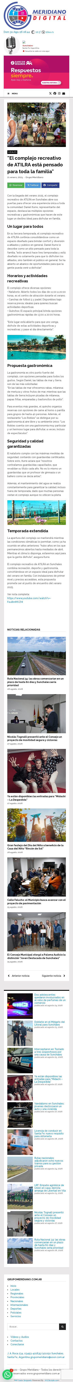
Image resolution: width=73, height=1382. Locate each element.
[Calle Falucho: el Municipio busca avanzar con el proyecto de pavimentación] (36, 895)
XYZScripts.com (52, 1380)
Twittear (34, 185)
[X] (50, 93)
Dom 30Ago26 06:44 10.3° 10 (29, 31)
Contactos (17, 1340)
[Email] (63, 93)
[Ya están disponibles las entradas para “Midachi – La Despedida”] (36, 792)
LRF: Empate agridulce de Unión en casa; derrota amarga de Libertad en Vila (50, 1188)
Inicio (13, 1286)
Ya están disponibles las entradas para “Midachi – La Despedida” (48, 1079)
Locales (12, 152)
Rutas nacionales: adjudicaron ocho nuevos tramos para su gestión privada (48, 1162)
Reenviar (18, 185)
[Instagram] (59, 93)
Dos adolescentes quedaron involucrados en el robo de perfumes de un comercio (50, 998)
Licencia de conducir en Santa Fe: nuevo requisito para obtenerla (49, 1133)
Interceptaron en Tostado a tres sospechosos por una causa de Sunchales (49, 1052)
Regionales (17, 1293)
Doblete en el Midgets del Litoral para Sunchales (49, 1023)
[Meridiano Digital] (35, 27)
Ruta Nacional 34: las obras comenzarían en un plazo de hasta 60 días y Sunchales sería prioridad (35, 682)
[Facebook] (55, 93)
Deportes (16, 1308)
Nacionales (17, 1301)
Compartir (52, 185)
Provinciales (17, 1297)
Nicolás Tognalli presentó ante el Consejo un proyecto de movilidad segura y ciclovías (49, 1216)
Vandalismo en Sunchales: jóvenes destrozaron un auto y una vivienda (49, 1106)
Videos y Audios (20, 1337)
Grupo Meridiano (34, 177)
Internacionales (19, 1305)
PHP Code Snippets (23, 1380)
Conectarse (17, 1344)
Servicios (16, 1316)
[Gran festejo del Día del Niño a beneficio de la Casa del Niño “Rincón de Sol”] (36, 841)
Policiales (16, 1312)
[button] (7, 1374)
